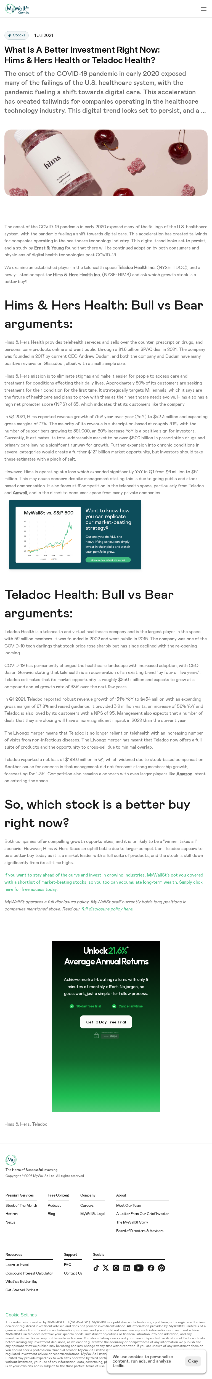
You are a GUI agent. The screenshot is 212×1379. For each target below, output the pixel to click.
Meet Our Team (128, 1206)
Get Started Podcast (22, 1290)
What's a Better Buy (21, 1282)
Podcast (54, 1206)
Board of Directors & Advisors (139, 1231)
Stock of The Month (21, 1206)
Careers (86, 1206)
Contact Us (73, 1273)
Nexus (10, 1222)
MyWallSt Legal (92, 1214)
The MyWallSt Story (132, 1222)
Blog (51, 1214)
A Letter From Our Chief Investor (142, 1214)
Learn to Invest (17, 1265)
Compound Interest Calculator (29, 1273)
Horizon (12, 1214)
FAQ (67, 1265)
